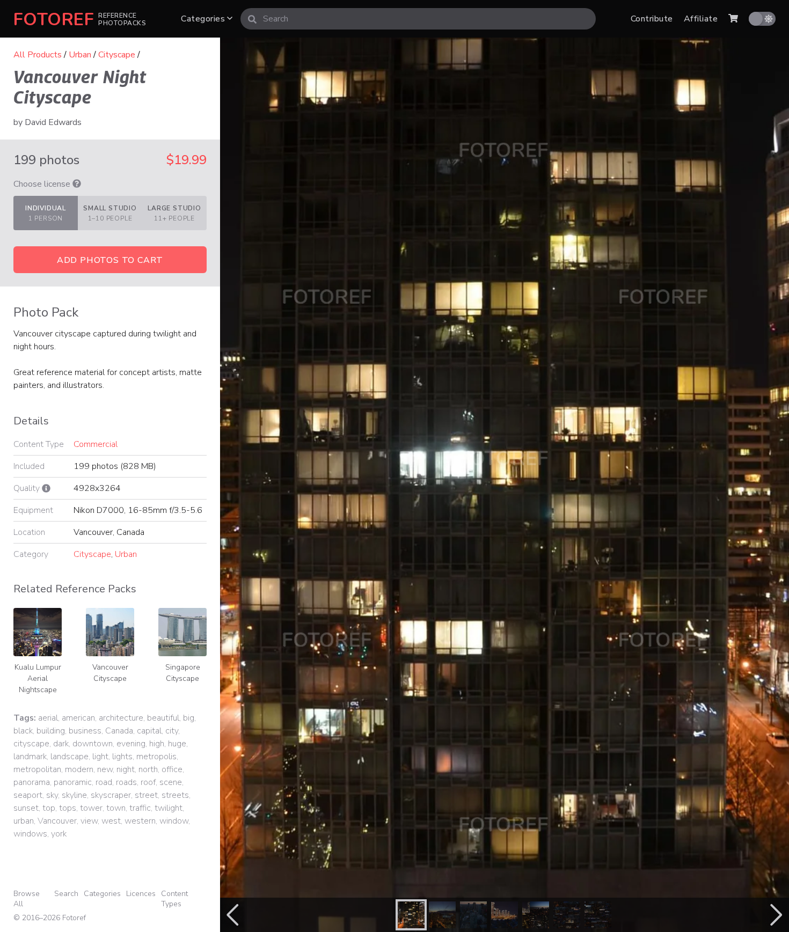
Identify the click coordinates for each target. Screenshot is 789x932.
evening (130, 744)
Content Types (174, 899)
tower (91, 808)
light (100, 756)
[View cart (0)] (733, 19)
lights (122, 756)
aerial (48, 718)
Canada (119, 731)
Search (66, 894)
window (173, 821)
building (50, 731)
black (23, 731)
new (105, 769)
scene (170, 782)
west (111, 821)
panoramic (73, 782)
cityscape (31, 744)
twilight (168, 808)
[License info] (76, 184)
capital (149, 731)
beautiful (163, 718)
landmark (30, 756)
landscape (69, 756)
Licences (141, 894)
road (104, 782)
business (85, 731)
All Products (37, 55)
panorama (31, 782)
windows (30, 834)
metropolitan (37, 769)
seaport (27, 795)
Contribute (652, 19)
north (148, 769)
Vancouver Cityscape (110, 673)
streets (175, 795)
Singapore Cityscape (182, 673)
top (48, 808)
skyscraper (111, 795)
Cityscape (116, 55)
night (125, 769)
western (140, 821)
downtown (92, 744)
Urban (80, 55)
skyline (74, 795)
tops (67, 808)
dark (61, 744)
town (116, 808)
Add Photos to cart (110, 260)
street (146, 795)
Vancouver (57, 821)
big (188, 718)
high (156, 744)
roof (148, 782)
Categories (204, 19)
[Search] (252, 18)
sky (52, 795)
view (89, 821)
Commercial (96, 444)
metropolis (156, 756)
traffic (140, 808)
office (172, 769)
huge (177, 744)
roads (126, 782)
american (78, 718)
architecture (121, 718)
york (59, 834)
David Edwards (53, 122)
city (171, 731)
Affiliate (701, 19)
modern (79, 769)
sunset (26, 808)
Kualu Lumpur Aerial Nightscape (37, 678)
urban (23, 821)
